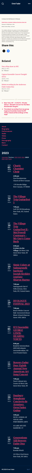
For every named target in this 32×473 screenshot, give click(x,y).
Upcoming (5, 157)
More (3, 143)
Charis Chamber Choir (18, 168)
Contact (5, 145)
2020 (10, 159)
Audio (4, 133)
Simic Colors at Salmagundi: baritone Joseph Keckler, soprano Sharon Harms (21, 272)
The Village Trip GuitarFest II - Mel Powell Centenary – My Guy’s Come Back (21, 232)
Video (4, 136)
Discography (6, 140)
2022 (3, 159)
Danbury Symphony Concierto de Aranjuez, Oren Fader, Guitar (20, 403)
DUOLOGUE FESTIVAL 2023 (21, 302)
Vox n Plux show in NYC (10, 67)
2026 (16, 157)
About (4, 127)
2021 (6, 159)
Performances (7, 131)
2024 (23, 157)
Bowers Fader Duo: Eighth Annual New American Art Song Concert (21, 368)
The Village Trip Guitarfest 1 (21, 199)
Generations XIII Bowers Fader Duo (20, 440)
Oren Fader (16, 4)
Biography (5, 129)
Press (4, 138)
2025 (19, 157)
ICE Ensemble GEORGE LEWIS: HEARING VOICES (21, 333)
